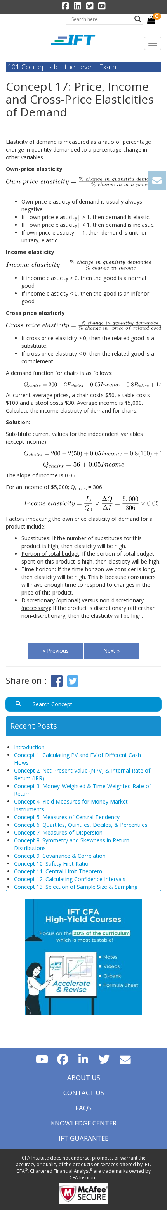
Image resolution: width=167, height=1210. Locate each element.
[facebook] (62, 1059)
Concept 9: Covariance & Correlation (60, 855)
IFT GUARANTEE (83, 1138)
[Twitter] (104, 1059)
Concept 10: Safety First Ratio (51, 863)
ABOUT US (83, 1077)
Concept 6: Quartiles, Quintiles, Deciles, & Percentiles (81, 824)
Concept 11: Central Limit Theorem (58, 871)
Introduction (29, 747)
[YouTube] (42, 1059)
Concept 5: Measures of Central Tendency (67, 817)
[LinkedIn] (83, 1059)
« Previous (56, 650)
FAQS (83, 1107)
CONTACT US (83, 1092)
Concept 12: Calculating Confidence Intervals (69, 879)
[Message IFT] (125, 1059)
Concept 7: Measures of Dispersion (58, 832)
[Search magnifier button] (137, 19)
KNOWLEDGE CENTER (84, 1122)
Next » (111, 650)
